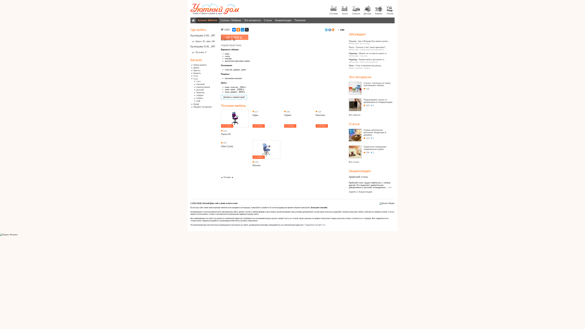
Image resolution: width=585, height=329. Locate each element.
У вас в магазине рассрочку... (369, 65)
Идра (255, 115)
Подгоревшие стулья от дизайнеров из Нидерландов (378, 100)
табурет (200, 95)
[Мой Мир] (242, 30)
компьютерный (203, 87)
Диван (196, 68)
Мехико (257, 165)
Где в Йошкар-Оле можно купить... (374, 41)
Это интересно (252, 20)
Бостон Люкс (365, 43)
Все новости (354, 115)
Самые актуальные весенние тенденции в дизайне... (375, 132)
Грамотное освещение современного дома (375, 147)
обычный (200, 84)
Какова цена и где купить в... (372, 59)
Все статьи (354, 162)
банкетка (200, 92)
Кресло (196, 70)
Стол (195, 76)
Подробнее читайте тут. (315, 225)
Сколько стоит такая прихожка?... (371, 47)
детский (200, 90)
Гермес (288, 115)
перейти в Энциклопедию (360, 192)
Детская (367, 13)
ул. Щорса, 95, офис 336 (203, 41)
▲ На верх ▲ (227, 177)
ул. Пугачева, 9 (199, 52)
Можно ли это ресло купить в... (373, 53)
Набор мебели (200, 65)
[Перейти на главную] (214, 9)
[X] (247, 30)
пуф (198, 101)
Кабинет (379, 13)
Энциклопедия (283, 20)
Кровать (197, 73)
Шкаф (196, 104)
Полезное (300, 20)
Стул (195, 79)
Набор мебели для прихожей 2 (372, 50)
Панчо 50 (226, 134)
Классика (363, 56)
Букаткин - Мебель (363, 68)
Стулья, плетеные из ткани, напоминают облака (377, 84)
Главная (193, 20)
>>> (390, 187)
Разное (390, 13)
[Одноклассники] (238, 30)
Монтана (320, 115)
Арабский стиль (358, 176)
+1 (222, 29)
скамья (199, 98)
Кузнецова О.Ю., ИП (202, 35)
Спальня (356, 13)
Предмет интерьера (202, 107)
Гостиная (334, 13)
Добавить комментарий (234, 97)
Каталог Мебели (207, 20)
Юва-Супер (227, 146)
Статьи (268, 20)
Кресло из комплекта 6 (369, 62)
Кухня (345, 13)
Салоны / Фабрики (230, 20)
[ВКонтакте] (234, 30)
